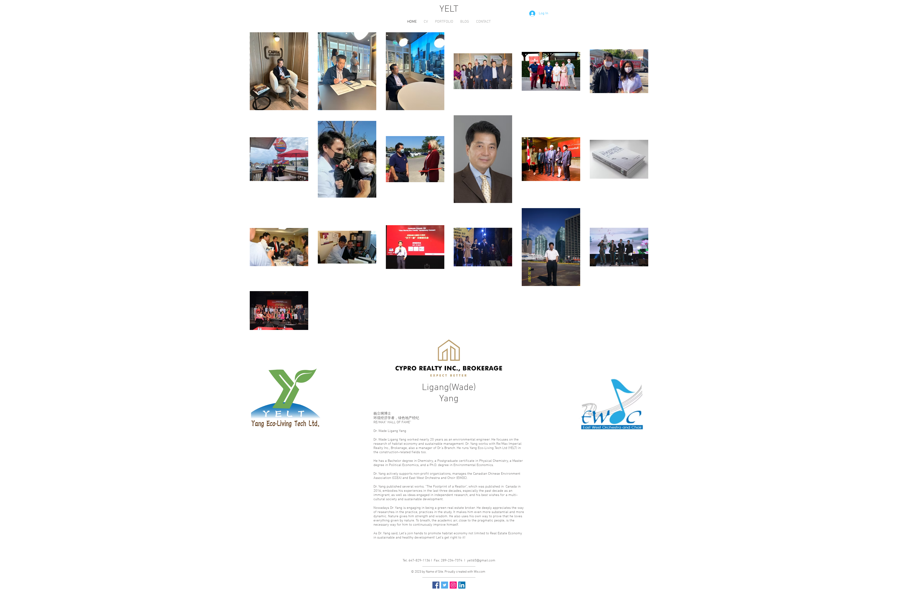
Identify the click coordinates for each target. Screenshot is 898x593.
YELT (448, 9)
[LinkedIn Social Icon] (461, 585)
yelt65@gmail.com (481, 560)
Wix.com (479, 572)
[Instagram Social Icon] (453, 585)
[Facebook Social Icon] (435, 585)
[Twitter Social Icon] (444, 585)
